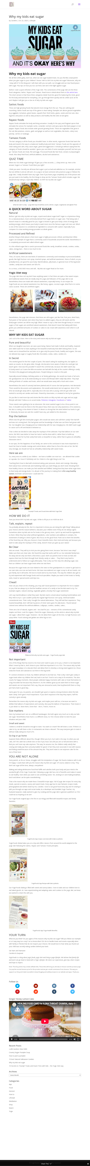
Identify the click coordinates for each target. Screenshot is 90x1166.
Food (11, 1088)
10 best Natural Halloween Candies (21, 1059)
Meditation (13, 1101)
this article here (72, 92)
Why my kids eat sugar (17, 1062)
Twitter (68, 400)
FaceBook (60, 400)
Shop (11, 1105)
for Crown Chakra (25, 309)
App (10, 1084)
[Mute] (75, 1039)
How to (11, 1094)
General (11, 1091)
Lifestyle (32, 21)
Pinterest (44, 400)
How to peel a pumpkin (17, 1056)
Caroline (14, 21)
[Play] (12, 1039)
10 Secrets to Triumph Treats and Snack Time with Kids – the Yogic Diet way (36, 1066)
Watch (11, 1108)
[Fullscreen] (78, 1039)
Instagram (52, 400)
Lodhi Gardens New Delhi (18, 1049)
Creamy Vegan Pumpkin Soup (19, 1052)
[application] (45, 1021)
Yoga (11, 1111)
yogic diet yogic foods (48, 309)
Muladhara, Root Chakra (72, 309)
